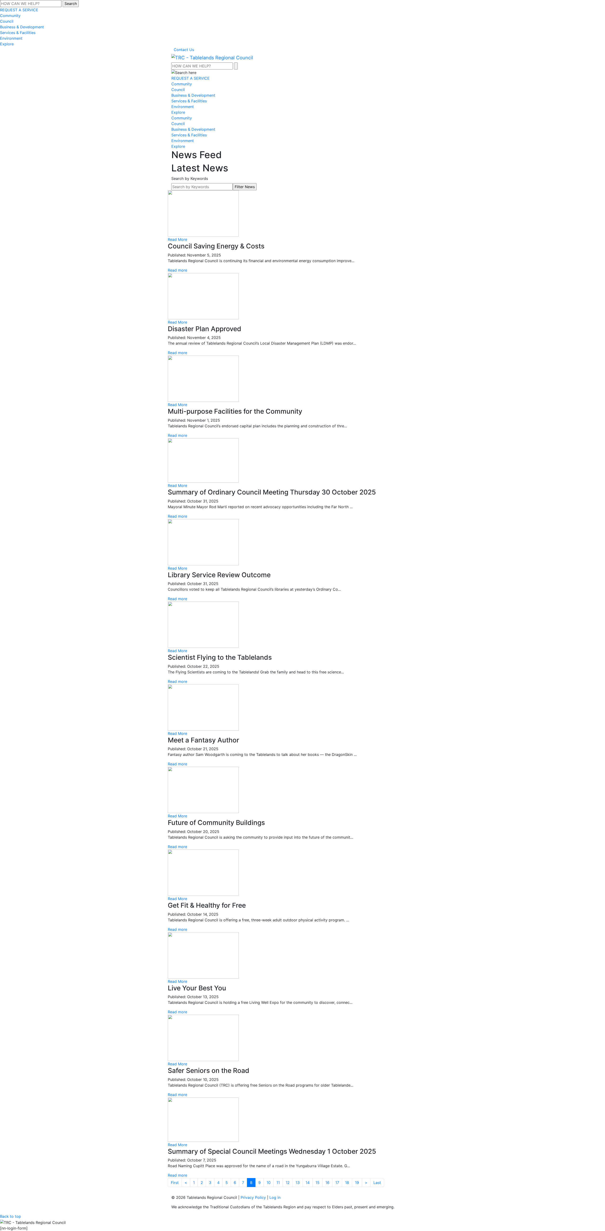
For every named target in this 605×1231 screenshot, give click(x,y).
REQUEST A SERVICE (19, 10)
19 (357, 1182)
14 (308, 1182)
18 (347, 1182)
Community (10, 15)
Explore (7, 44)
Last (377, 1182)
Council (6, 21)
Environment (11, 38)
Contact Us (184, 49)
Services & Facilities (17, 32)
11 (278, 1182)
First (175, 1182)
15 (317, 1182)
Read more (177, 270)
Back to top (10, 1216)
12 (288, 1182)
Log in (275, 1197)
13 (298, 1182)
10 (269, 1182)
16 (327, 1182)
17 (337, 1182)
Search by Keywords (189, 178)
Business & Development (22, 27)
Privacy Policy (253, 1197)
